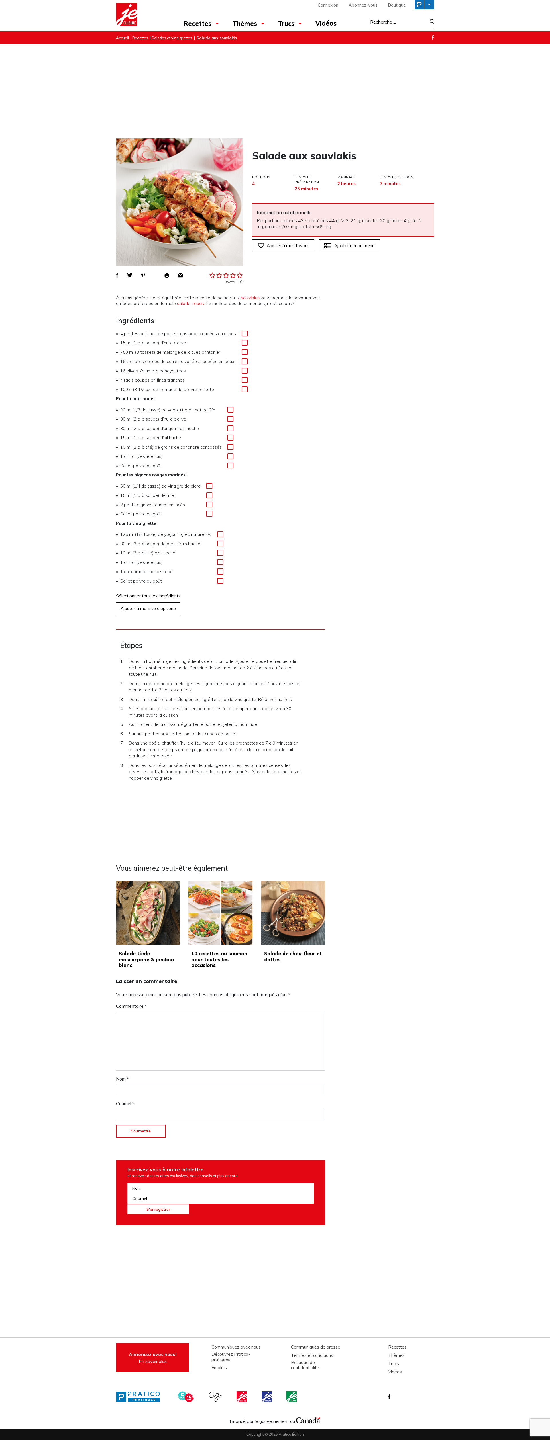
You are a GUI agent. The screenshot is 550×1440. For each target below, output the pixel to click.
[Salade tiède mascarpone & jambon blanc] (148, 913)
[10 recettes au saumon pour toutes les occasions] (220, 913)
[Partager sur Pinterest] (143, 275)
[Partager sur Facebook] (117, 275)
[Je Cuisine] (141, 15)
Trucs (286, 23)
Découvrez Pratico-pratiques (230, 1357)
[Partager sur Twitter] (130, 275)
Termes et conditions (312, 1355)
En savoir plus (152, 1357)
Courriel (125, 1103)
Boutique (397, 5)
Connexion (328, 5)
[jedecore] (267, 1396)
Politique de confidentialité (305, 1365)
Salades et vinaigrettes (172, 38)
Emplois (219, 1367)
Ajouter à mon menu (354, 245)
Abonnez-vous (363, 5)
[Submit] (430, 22)
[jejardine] (292, 1396)
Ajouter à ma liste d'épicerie (148, 608)
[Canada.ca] (308, 1419)
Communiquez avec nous (236, 1347)
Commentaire (131, 1006)
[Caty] (216, 1396)
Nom (122, 1079)
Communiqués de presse (315, 1347)
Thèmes (245, 23)
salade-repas (190, 303)
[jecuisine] (242, 1396)
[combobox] (398, 21)
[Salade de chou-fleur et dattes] (293, 913)
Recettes (197, 23)
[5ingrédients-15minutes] (186, 1396)
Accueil (122, 38)
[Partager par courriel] (180, 275)
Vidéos (326, 23)
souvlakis (250, 297)
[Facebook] (433, 37)
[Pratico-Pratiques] (140, 1396)
